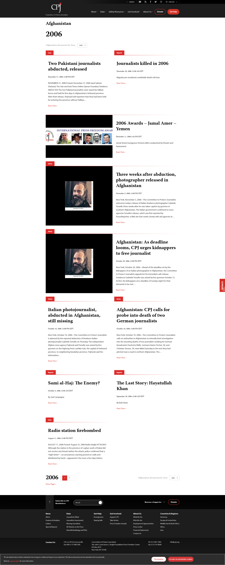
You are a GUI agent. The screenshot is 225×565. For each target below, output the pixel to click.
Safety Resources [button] (116, 11)
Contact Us (137, 533)
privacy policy (14, 561)
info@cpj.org (174, 542)
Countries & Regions (169, 513)
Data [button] (102, 11)
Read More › (53, 105)
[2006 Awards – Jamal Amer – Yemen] (79, 136)
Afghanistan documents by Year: (61, 45)
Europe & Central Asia (168, 520)
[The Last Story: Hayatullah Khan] (146, 394)
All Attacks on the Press (74, 527)
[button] (176, 2)
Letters (48, 523)
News (48, 513)
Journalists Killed (72, 517)
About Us (137, 513)
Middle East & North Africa (169, 523)
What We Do (137, 517)
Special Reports (51, 527)
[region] (112, 559)
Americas (163, 517)
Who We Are (137, 520)
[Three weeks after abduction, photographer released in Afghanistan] (79, 196)
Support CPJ (114, 517)
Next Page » (51, 484)
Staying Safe (98, 520)
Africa (162, 527)
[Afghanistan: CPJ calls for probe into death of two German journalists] (146, 332)
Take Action (114, 520)
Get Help (173, 11)
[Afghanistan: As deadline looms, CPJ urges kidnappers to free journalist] (79, 263)
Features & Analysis (53, 520)
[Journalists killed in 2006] (146, 72)
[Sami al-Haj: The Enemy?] (78, 391)
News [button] (93, 11)
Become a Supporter (153, 502)
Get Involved (115, 513)
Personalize (158, 559)
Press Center (137, 527)
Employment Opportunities (143, 523)
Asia (161, 530)
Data (68, 513)
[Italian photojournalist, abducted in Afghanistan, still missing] (78, 334)
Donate (160, 11)
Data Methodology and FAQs (76, 530)
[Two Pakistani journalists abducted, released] (78, 83)
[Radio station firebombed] (78, 445)
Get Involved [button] (133, 11)
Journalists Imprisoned (74, 520)
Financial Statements (141, 530)
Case (49, 53)
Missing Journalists (73, 523)
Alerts (50, 164)
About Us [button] (147, 11)
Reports (119, 53)
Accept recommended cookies (180, 559)
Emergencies (98, 517)
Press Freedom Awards (118, 523)
